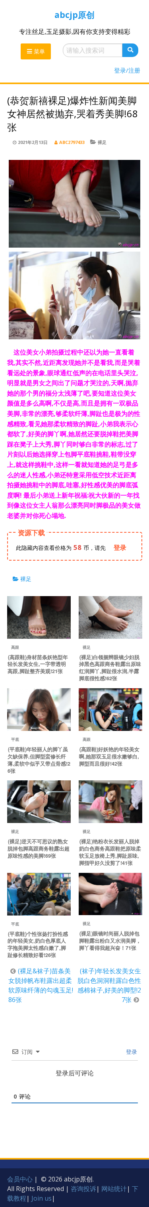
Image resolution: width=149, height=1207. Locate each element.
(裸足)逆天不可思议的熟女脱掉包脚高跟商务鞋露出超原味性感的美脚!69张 (39, 848)
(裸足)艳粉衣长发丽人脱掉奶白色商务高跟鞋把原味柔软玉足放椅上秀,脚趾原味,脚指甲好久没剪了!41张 (110, 852)
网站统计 (114, 1188)
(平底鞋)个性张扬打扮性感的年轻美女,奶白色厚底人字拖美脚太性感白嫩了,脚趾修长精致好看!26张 (38, 944)
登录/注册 (127, 70)
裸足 (102, 142)
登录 (130, 1051)
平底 (15, 739)
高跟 (15, 647)
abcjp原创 (74, 14)
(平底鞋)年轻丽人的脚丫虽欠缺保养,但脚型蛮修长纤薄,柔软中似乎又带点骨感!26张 (39, 760)
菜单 (38, 51)
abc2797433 (72, 142)
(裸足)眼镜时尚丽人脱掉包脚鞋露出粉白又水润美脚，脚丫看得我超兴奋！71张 (110, 940)
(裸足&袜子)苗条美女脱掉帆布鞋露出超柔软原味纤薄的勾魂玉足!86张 (40, 985)
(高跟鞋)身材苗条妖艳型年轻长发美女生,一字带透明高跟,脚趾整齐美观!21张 (38, 664)
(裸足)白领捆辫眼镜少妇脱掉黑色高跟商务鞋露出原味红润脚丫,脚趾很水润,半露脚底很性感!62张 (110, 668)
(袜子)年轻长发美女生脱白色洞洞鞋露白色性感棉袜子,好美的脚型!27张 (109, 985)
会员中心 (20, 1179)
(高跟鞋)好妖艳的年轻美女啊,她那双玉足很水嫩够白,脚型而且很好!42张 (109, 756)
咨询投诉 (83, 1188)
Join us (41, 1198)
